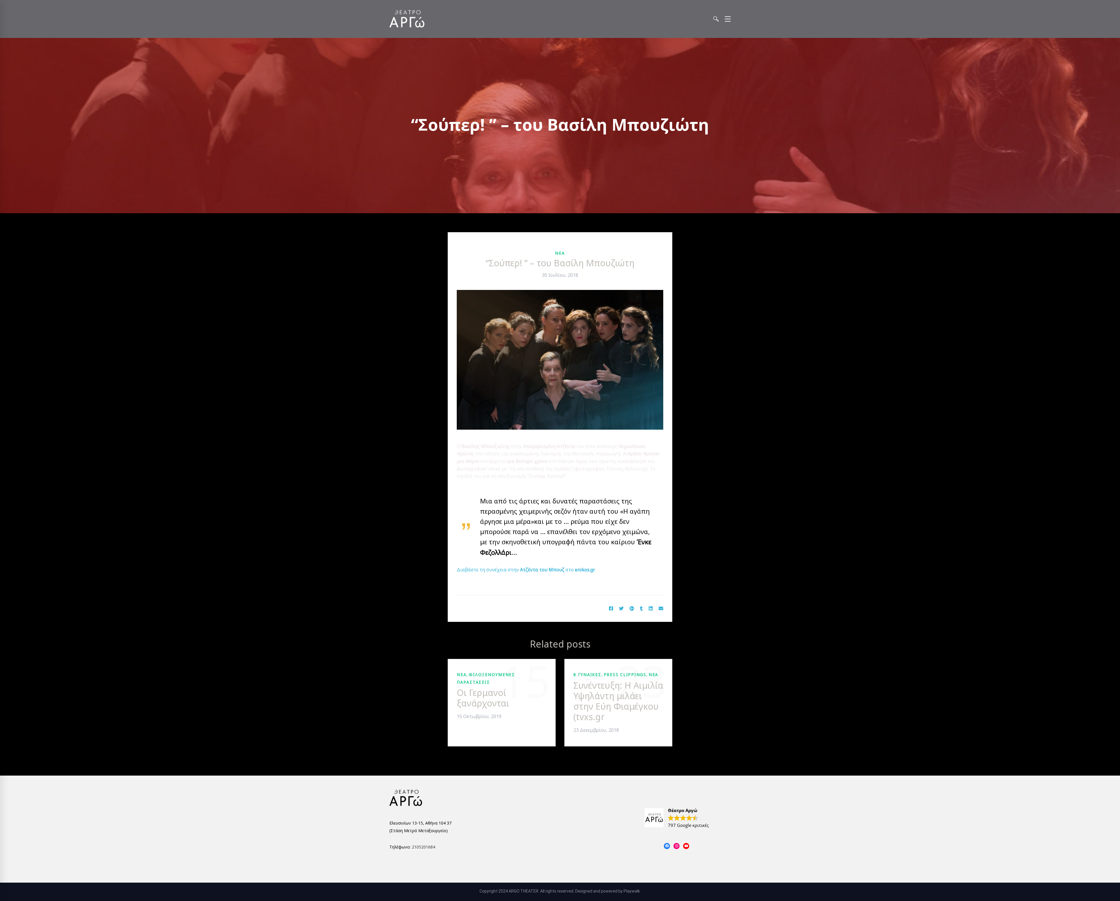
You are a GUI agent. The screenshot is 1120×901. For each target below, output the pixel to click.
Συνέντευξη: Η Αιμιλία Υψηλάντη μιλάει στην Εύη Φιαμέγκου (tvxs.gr (618, 701)
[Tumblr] (641, 608)
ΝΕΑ (560, 253)
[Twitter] (621, 608)
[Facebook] (611, 608)
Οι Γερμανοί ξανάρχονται (483, 697)
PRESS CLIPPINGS (625, 674)
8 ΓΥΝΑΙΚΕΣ (587, 674)
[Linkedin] (650, 608)
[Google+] (631, 608)
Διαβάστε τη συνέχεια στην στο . (526, 569)
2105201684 (423, 847)
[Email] (661, 608)
